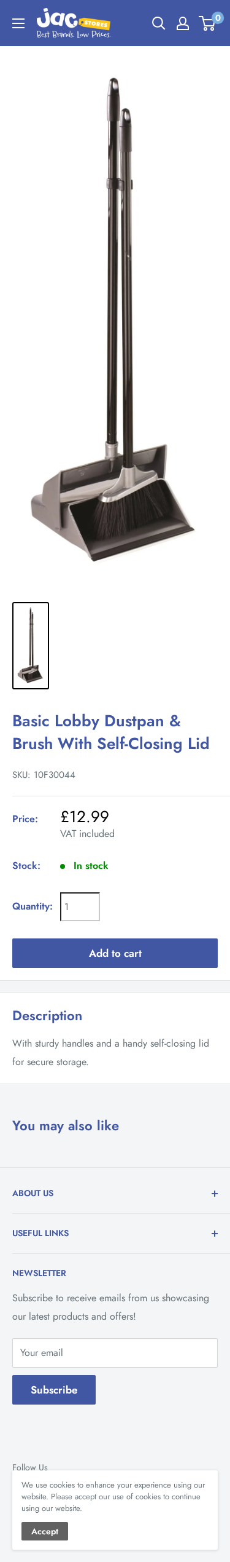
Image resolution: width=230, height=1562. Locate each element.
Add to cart (115, 953)
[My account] (183, 23)
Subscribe (54, 1389)
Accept (44, 1531)
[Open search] (159, 23)
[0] (207, 23)
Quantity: (32, 906)
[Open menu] (18, 23)
